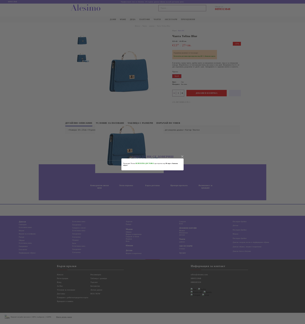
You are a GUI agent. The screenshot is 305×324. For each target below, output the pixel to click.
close (182, 156)
